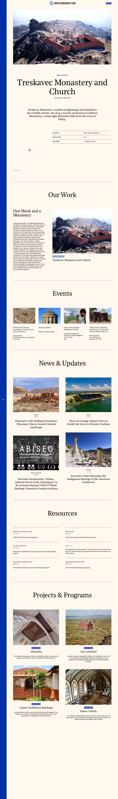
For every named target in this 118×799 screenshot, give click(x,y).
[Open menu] (3, 399)
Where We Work (62, 75)
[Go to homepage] (62, 5)
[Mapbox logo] (17, 170)
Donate (108, 3)
